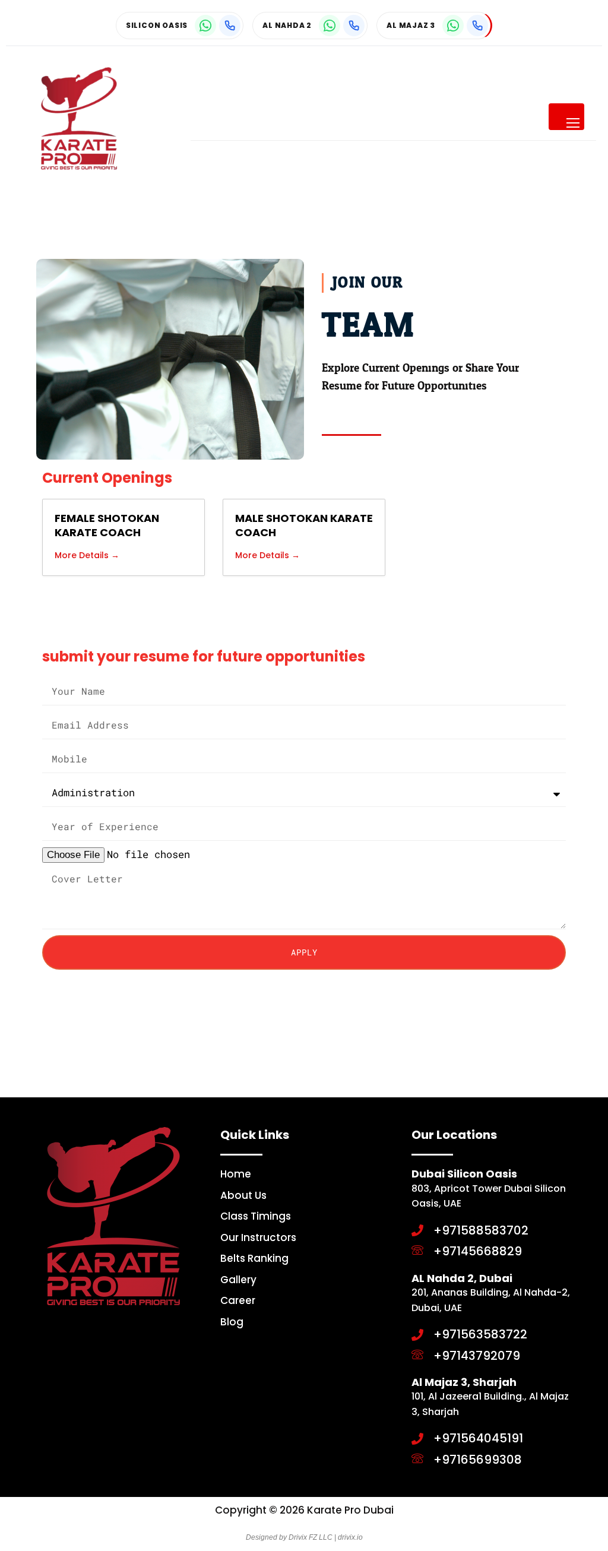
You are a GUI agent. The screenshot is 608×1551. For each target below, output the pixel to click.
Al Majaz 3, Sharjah (464, 1382)
